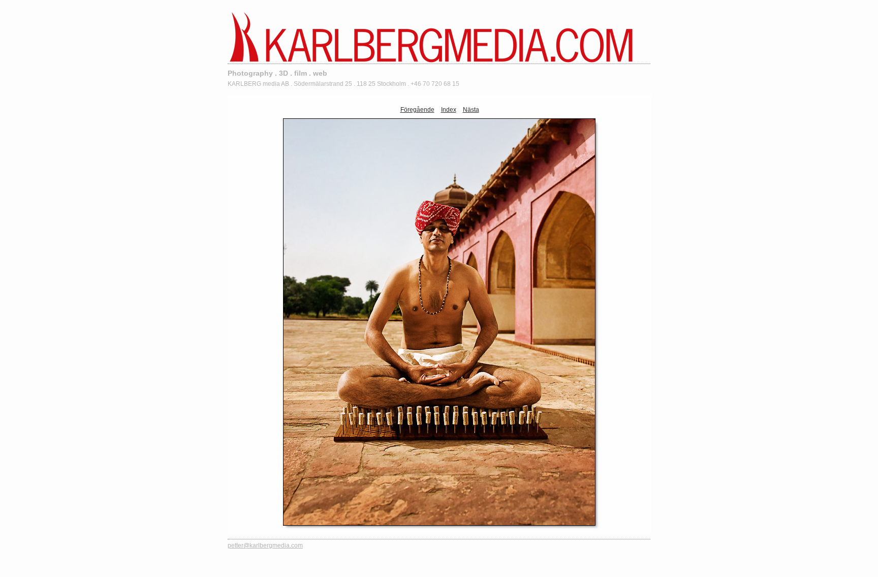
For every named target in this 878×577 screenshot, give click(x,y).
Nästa (471, 109)
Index (448, 109)
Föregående (417, 109)
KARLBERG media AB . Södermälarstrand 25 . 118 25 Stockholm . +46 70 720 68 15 (343, 83)
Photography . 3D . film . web (277, 73)
